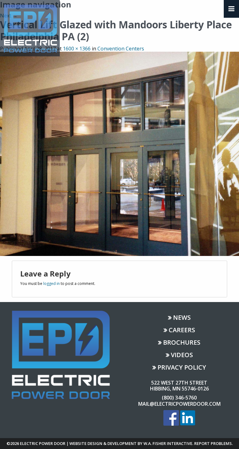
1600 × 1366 (77, 48)
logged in (51, 283)
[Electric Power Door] (30, 27)
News (182, 318)
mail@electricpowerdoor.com (179, 403)
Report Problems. (213, 443)
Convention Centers (120, 48)
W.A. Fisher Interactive (167, 443)
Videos (182, 355)
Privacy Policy (181, 367)
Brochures (181, 343)
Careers (182, 330)
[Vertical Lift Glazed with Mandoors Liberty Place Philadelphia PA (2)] (119, 153)
